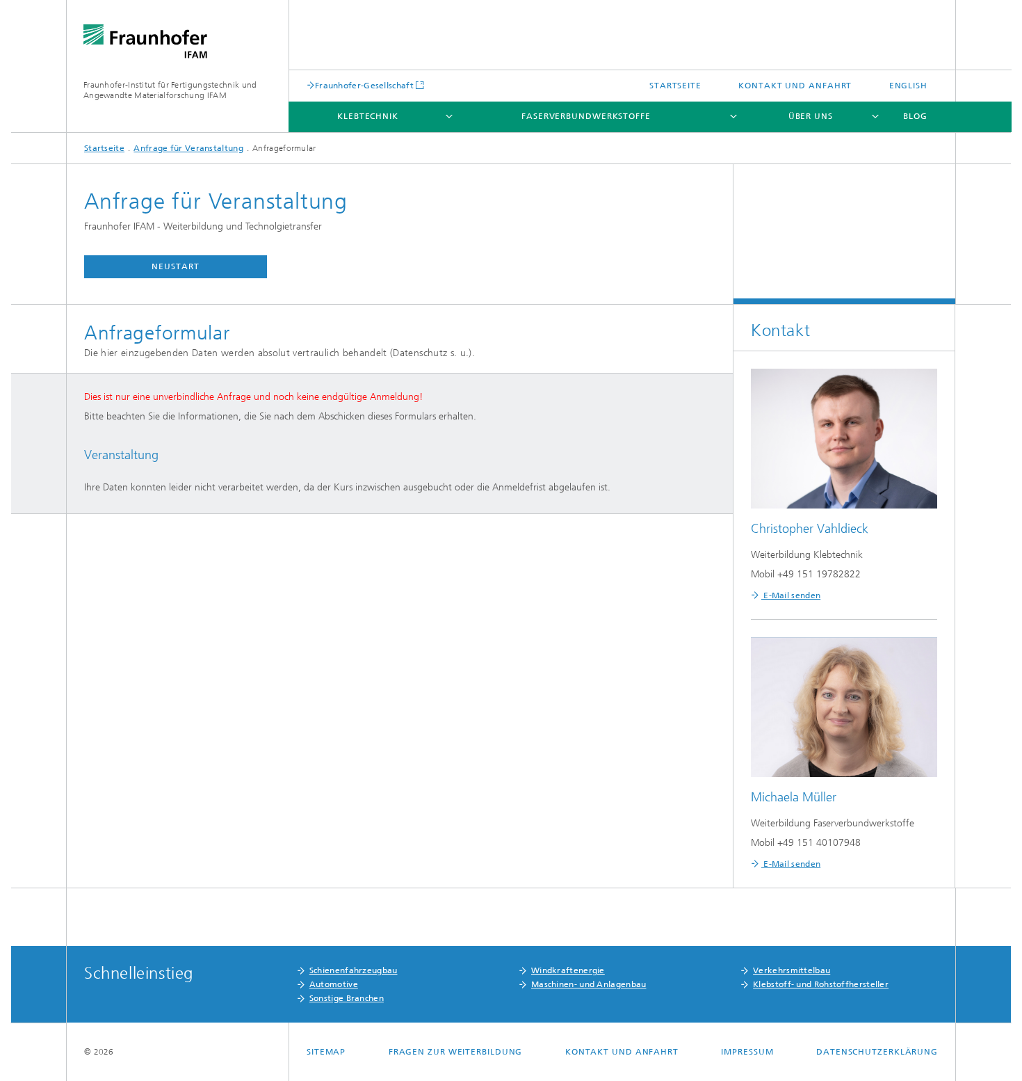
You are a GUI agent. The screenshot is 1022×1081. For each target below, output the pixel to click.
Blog (915, 116)
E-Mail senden (790, 595)
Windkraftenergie (568, 970)
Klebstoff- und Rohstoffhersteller (821, 984)
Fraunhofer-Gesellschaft (364, 85)
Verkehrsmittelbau (791, 970)
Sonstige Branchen (346, 998)
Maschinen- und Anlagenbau (589, 984)
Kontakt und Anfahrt (795, 85)
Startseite (675, 85)
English (908, 85)
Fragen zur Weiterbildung (456, 1052)
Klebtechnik (367, 116)
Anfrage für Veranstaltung (188, 148)
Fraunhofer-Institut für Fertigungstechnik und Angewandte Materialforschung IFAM (170, 90)
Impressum (747, 1052)
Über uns (810, 116)
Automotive (333, 984)
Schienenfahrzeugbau (353, 970)
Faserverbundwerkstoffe (586, 116)
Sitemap (326, 1052)
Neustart (175, 266)
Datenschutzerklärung (877, 1052)
